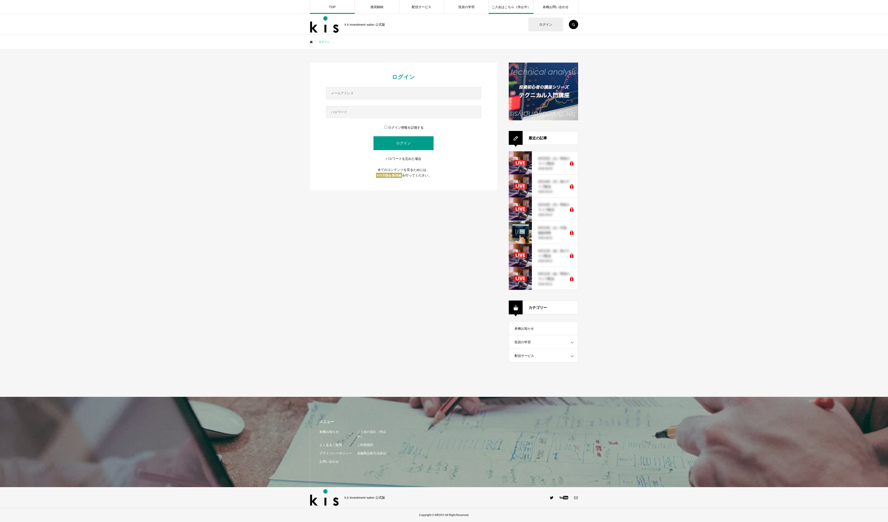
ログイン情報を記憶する (406, 127)
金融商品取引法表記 (371, 453)
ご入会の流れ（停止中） (371, 434)
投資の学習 (466, 7)
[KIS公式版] (324, 24)
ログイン (545, 24)
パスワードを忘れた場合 (403, 159)
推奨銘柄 (376, 7)
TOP (332, 7)
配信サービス (421, 7)
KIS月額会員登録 (389, 175)
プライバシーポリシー (335, 453)
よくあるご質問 (330, 445)
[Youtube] (563, 497)
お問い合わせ (329, 461)
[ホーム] (311, 42)
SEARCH (573, 24)
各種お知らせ (524, 328)
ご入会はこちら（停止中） (511, 7)
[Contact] (576, 497)
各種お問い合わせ (556, 7)
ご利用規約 (365, 445)
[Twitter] (551, 497)
